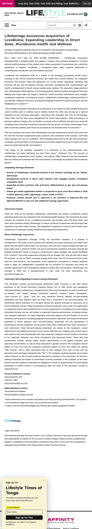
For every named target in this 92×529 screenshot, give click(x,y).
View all (86, 3)
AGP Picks (7, 3)
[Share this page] (86, 25)
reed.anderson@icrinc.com (16, 383)
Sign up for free (24, 517)
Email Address (13, 507)
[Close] (44, 480)
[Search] (74, 25)
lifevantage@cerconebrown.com (18, 394)
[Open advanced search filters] (79, 25)
